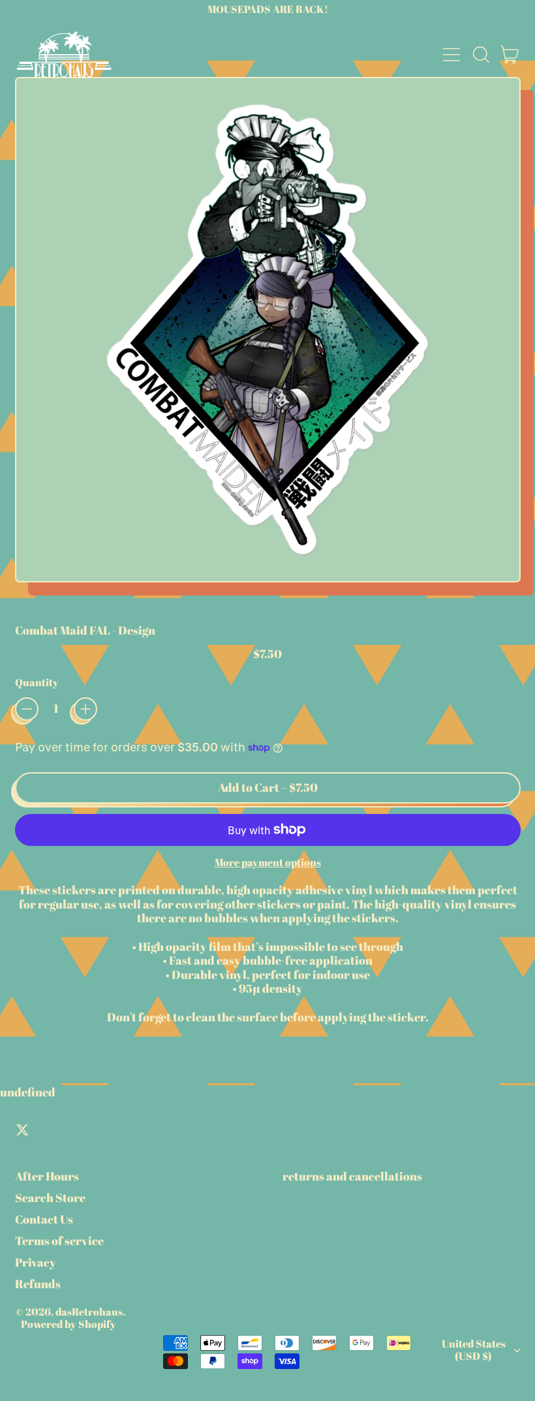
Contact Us (44, 1219)
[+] (85, 709)
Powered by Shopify (68, 1324)
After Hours (47, 1176)
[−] (26, 709)
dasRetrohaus (89, 1311)
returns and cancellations (352, 1176)
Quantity (37, 682)
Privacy (35, 1262)
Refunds (38, 1283)
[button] (480, 54)
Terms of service (59, 1240)
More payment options (268, 862)
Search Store (50, 1197)
